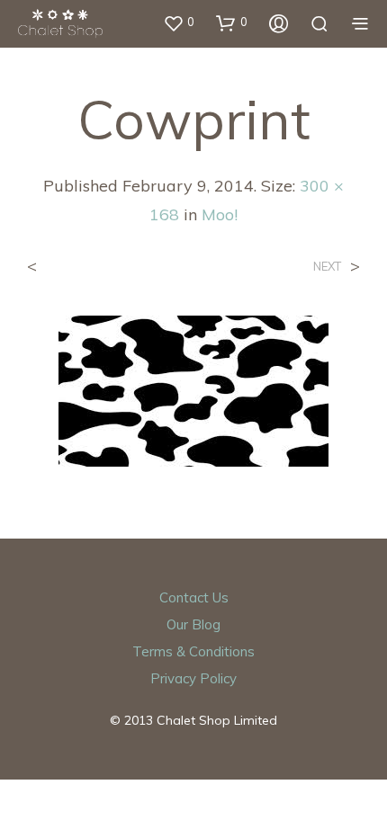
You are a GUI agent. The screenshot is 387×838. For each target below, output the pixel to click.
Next (327, 266)
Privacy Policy (193, 678)
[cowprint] (193, 389)
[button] (178, 22)
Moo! (220, 214)
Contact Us (194, 597)
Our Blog (193, 624)
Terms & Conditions (193, 651)
